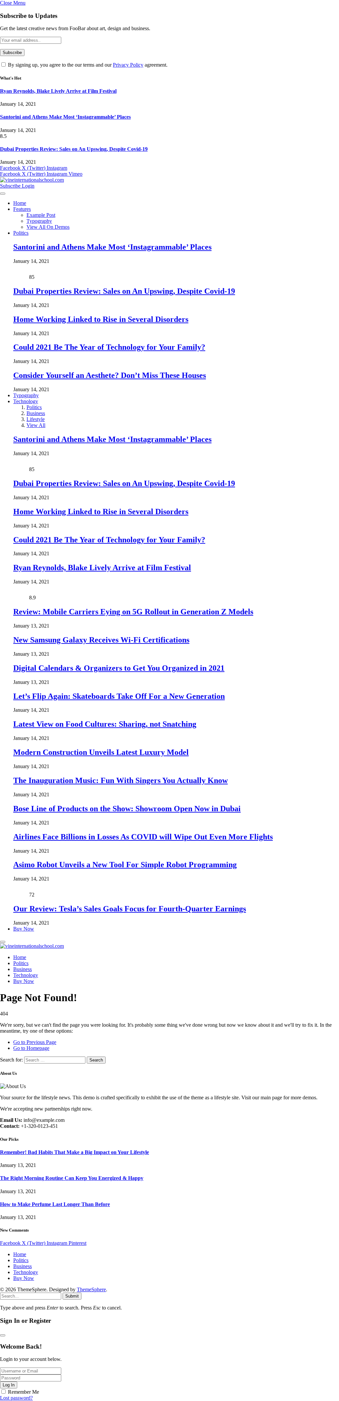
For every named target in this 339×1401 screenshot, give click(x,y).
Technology (25, 401)
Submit (72, 1296)
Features (22, 209)
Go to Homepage (31, 1048)
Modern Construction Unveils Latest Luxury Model (101, 752)
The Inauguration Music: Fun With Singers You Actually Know (120, 780)
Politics (20, 233)
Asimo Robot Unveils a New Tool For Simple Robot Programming (125, 864)
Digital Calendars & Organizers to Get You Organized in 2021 (118, 668)
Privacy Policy (128, 65)
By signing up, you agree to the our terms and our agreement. (87, 65)
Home (19, 203)
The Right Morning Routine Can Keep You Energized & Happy (71, 1178)
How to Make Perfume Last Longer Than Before (55, 1204)
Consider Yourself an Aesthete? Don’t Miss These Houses (109, 375)
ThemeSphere (91, 1289)
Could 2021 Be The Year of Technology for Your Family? (109, 347)
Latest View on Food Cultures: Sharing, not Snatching (104, 724)
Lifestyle (35, 419)
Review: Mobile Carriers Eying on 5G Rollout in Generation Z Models (133, 611)
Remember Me (23, 1392)
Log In (9, 1384)
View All (35, 425)
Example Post (40, 215)
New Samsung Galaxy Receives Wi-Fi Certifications (101, 640)
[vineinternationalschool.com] (32, 180)
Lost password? (16, 1398)
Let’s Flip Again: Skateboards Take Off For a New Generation (119, 696)
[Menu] (2, 194)
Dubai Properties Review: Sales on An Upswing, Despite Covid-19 (74, 149)
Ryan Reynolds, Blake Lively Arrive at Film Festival (58, 91)
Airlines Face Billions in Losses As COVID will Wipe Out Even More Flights (143, 836)
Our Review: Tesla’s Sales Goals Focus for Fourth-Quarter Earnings (129, 908)
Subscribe (11, 186)
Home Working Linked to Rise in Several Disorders (100, 319)
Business (35, 413)
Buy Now (23, 929)
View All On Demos (48, 227)
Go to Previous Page (34, 1042)
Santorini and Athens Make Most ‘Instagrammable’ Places (65, 117)
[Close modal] (2, 1335)
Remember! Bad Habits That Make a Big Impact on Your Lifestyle (74, 1152)
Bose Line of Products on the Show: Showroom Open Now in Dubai (127, 808)
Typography (39, 221)
